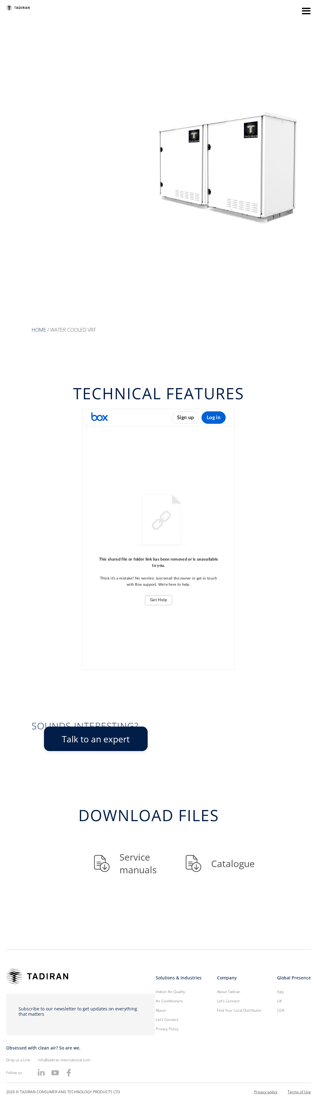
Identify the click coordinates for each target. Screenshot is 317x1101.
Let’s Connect (167, 1019)
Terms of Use (299, 1091)
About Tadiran (228, 991)
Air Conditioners (169, 1001)
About (161, 1010)
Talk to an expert (96, 739)
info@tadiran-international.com (64, 1060)
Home (39, 329)
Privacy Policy (167, 1029)
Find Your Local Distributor (239, 1010)
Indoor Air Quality (170, 991)
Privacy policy (265, 1091)
